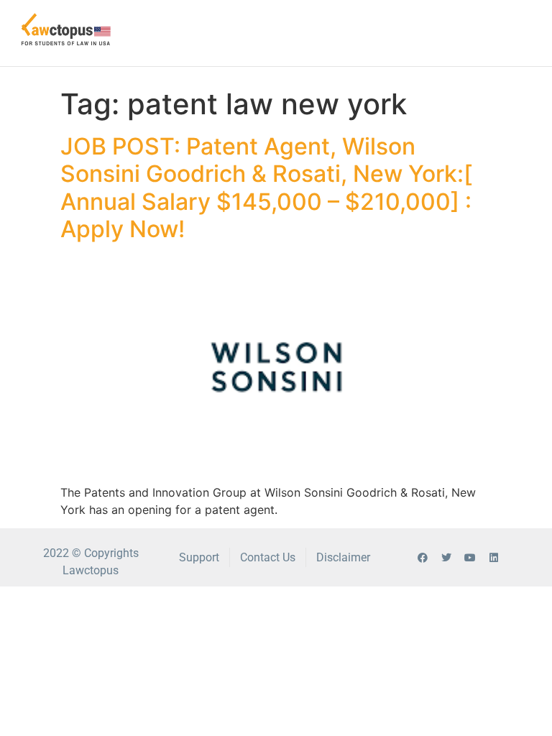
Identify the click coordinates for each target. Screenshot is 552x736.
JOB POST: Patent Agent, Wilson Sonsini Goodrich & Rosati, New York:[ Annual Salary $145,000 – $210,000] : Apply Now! (266, 187)
